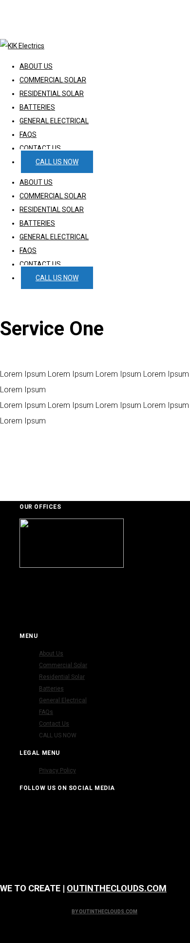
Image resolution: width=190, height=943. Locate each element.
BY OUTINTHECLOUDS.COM (104, 911)
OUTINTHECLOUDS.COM (117, 888)
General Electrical (54, 237)
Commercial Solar (52, 196)
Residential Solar (51, 209)
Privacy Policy (57, 770)
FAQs (28, 250)
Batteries (37, 223)
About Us (36, 182)
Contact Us (40, 264)
